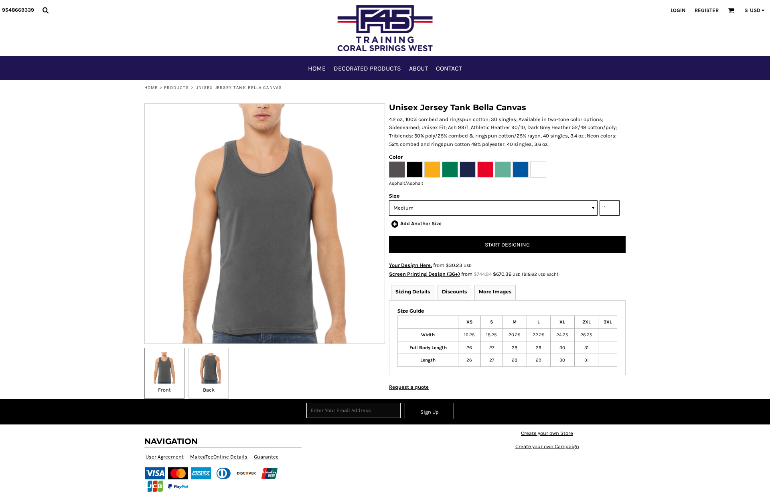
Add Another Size (421, 223)
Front (164, 390)
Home (151, 87)
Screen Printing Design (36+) (424, 274)
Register (707, 10)
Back (209, 390)
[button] (45, 10)
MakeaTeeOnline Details (218, 457)
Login (678, 10)
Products (176, 87)
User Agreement (165, 457)
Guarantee (266, 457)
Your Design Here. (410, 265)
